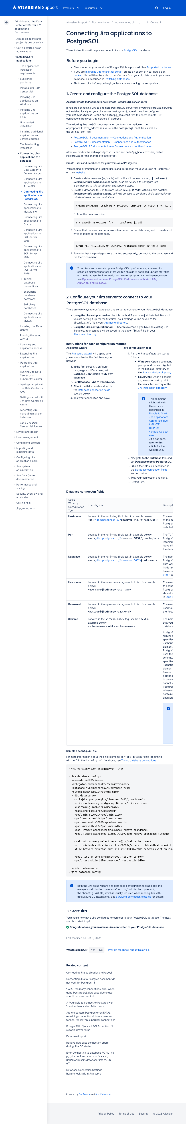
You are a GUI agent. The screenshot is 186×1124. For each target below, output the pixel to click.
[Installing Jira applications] (144, 22)
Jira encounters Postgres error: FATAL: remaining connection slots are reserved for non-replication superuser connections (90, 1016)
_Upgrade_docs (25, 508)
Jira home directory (115, 322)
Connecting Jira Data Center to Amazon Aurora (33, 169)
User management (27, 437)
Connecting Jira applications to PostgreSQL (33, 195)
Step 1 (167, 574)
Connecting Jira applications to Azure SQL (33, 182)
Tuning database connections (31, 282)
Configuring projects (28, 442)
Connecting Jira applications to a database (30, 157)
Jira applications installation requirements (29, 69)
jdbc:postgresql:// (108, 519)
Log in (167, 7)
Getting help (23, 502)
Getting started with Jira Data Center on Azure (31, 401)
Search (157, 8)
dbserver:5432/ (131, 560)
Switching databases (117, 78)
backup (78, 75)
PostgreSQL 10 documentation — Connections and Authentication (112, 141)
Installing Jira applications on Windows (29, 100)
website (80, 172)
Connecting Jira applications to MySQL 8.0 (33, 208)
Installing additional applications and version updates (31, 135)
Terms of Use (126, 1113)
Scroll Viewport (103, 1094)
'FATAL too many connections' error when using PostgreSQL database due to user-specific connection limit (90, 992)
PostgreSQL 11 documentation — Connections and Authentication (112, 137)
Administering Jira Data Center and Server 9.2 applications (28, 25)
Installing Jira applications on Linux (29, 113)
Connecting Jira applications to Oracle (33, 220)
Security (143, 1113)
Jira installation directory (156, 372)
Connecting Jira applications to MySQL (33, 317)
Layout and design (27, 431)
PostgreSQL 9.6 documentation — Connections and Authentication (113, 146)
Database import (76, 1036)
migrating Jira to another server (103, 71)
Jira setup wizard (81, 353)
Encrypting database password (30, 295)
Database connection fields (94, 389)
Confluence (84, 1094)
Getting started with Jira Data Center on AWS (31, 388)
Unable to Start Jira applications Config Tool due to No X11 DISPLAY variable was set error (158, 424)
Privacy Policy (106, 1113)
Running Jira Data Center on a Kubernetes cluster (31, 375)
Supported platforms (159, 67)
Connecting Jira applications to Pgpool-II (90, 972)
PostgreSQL (131, 50)
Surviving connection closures (133, 896)
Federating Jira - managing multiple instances (31, 413)
